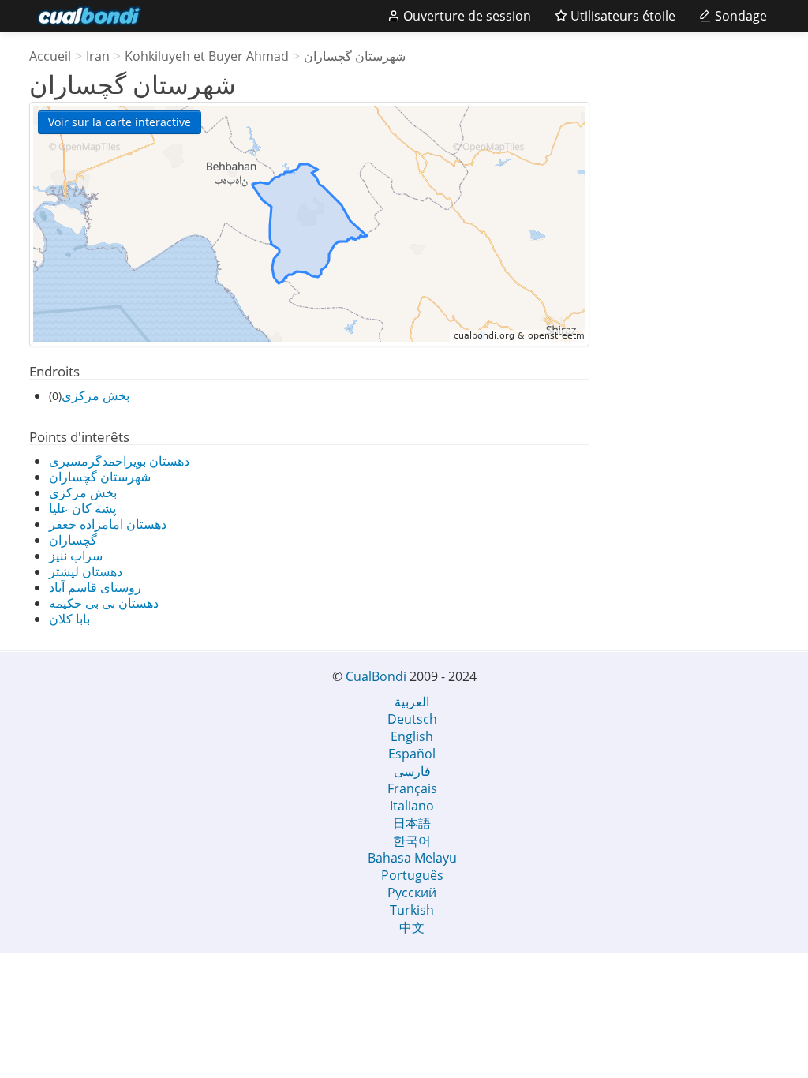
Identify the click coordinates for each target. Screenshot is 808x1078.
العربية (412, 701)
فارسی (412, 771)
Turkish (412, 910)
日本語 (412, 823)
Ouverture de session (465, 15)
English (412, 736)
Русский (411, 892)
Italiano (412, 805)
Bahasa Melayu (412, 858)
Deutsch (412, 719)
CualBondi (376, 676)
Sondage (739, 15)
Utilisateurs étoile (621, 15)
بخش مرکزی (95, 395)
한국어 (412, 840)
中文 (412, 927)
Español (412, 753)
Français (412, 788)
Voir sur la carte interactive (119, 121)
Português (412, 875)
